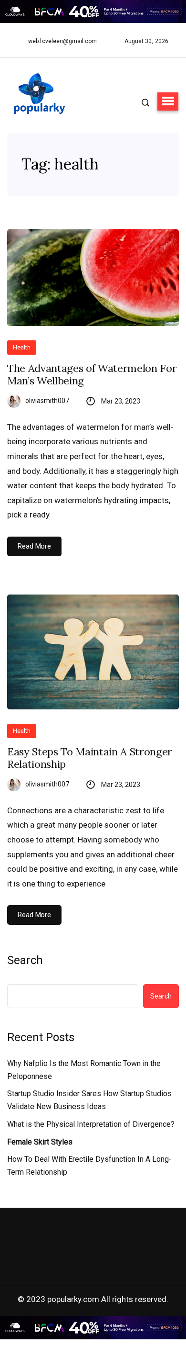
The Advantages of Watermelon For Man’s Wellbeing (91, 374)
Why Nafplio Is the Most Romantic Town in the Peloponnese (84, 1070)
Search (25, 960)
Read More (34, 546)
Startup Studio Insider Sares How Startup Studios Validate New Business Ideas (89, 1100)
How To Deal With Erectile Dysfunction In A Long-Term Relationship (89, 1166)
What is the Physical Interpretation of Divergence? (91, 1124)
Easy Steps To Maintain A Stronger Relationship (89, 758)
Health (22, 347)
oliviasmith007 (47, 400)
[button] (167, 101)
